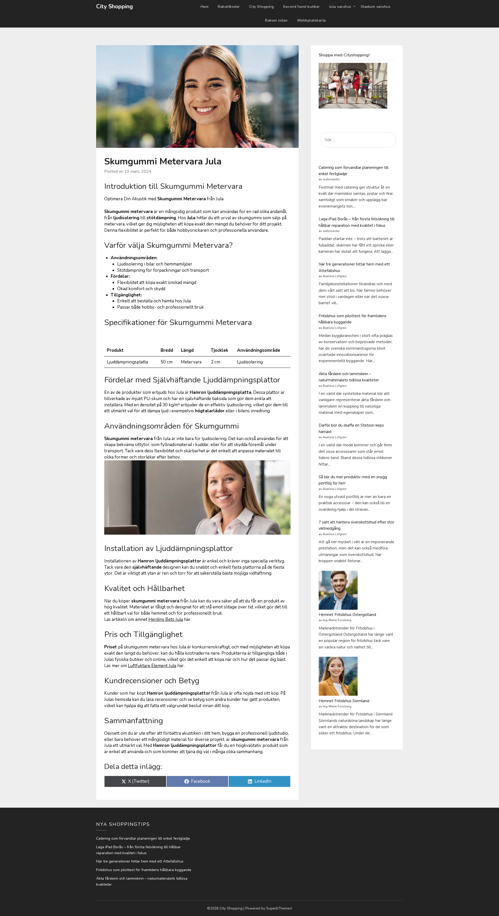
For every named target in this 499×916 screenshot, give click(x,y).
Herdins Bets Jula (165, 619)
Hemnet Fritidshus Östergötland (347, 614)
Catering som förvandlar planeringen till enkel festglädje (143, 838)
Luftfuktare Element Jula (152, 666)
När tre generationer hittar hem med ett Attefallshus (139, 861)
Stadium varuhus (376, 6)
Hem (205, 6)
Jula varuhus (340, 6)
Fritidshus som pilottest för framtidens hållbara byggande (143, 869)
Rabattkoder (229, 6)
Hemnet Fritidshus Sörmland (344, 700)
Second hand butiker (301, 6)
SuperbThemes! (279, 908)
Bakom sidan (276, 20)
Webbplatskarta (311, 20)
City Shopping (114, 6)
